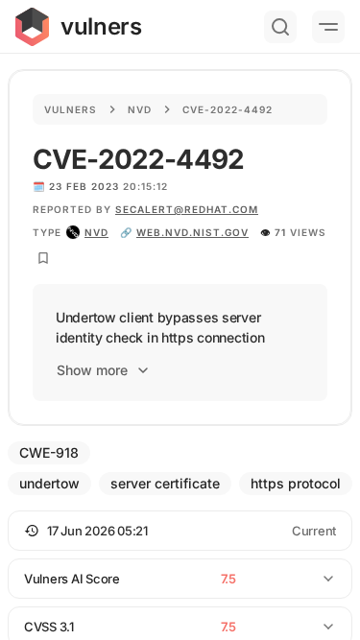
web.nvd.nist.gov (192, 232)
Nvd (140, 109)
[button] (180, 530)
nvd (96, 232)
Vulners (70, 109)
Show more (92, 370)
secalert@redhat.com (186, 209)
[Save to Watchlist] (43, 258)
